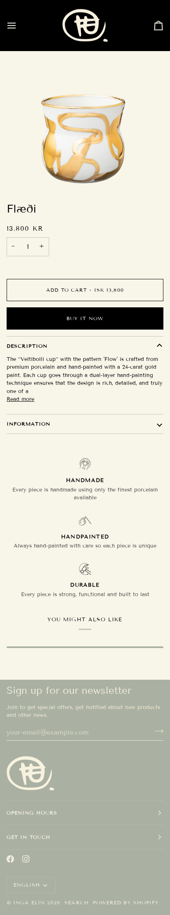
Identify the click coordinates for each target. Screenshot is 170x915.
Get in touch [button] (28, 837)
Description (27, 346)
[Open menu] (19, 25)
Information (28, 424)
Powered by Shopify (126, 902)
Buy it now (85, 318)
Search (76, 902)
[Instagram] (26, 859)
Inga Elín (29, 902)
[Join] (156, 731)
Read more (20, 399)
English (27, 885)
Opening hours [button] (32, 813)
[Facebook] (10, 859)
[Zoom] (83, 174)
